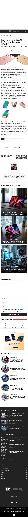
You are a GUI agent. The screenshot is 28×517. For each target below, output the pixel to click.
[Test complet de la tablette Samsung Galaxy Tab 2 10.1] (4, 455)
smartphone (8, 141)
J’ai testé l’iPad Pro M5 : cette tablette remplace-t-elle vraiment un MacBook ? (14, 213)
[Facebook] (12, 506)
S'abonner (22, 322)
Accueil (2, 35)
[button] (2, 31)
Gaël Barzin (7, 46)
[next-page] (4, 275)
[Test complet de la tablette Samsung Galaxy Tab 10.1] (4, 448)
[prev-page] (2, 275)
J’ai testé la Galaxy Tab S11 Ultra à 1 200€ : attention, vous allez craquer (18, 397)
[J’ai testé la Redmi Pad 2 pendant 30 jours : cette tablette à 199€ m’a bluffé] (5, 387)
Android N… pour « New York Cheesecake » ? (6, 156)
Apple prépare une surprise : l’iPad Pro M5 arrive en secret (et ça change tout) (14, 241)
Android (6, 139)
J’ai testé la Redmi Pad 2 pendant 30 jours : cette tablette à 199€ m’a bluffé (16, 388)
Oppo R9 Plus (19, 139)
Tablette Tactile (8, 35)
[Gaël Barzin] (2, 46)
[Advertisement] (14, 15)
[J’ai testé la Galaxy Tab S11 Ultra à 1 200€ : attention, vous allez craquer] (5, 397)
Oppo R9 (14, 139)
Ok (14, 514)
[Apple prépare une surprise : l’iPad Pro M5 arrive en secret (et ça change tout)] (14, 230)
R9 (24, 139)
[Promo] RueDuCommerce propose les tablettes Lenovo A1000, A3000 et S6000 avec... (17, 439)
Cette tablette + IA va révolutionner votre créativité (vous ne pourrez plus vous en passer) (14, 269)
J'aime (5, 322)
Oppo (11, 139)
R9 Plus (3, 141)
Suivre (14, 322)
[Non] (26, 512)
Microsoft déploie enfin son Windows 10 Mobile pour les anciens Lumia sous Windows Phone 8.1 (21, 157)
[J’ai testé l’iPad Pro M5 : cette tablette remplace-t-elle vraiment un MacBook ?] (14, 202)
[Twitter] (15, 506)
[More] (19, 51)
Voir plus (13, 403)
